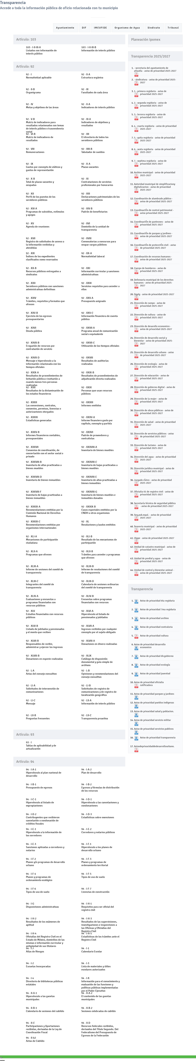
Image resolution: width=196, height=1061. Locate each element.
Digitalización (133, 13)
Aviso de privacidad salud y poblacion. (154, 711)
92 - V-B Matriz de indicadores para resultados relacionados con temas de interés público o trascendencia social (45, 125)
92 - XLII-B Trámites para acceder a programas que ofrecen (100, 554)
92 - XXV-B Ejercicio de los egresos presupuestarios (39, 316)
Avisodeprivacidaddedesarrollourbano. (154, 746)
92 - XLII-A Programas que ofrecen (39, 553)
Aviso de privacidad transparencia (157, 737)
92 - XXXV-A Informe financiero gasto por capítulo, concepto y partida (97, 420)
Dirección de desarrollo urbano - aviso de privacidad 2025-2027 (154, 354)
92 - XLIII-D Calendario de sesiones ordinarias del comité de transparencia (100, 584)
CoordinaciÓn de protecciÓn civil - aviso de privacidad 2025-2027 (155, 246)
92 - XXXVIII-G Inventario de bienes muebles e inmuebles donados (98, 495)
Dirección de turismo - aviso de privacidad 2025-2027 (150, 446)
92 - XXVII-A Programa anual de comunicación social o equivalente (99, 331)
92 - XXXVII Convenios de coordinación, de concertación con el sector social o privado (44, 451)
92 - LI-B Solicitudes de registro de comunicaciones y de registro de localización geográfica (99, 690)
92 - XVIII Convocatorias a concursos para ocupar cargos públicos (98, 241)
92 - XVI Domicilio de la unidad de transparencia (95, 226)
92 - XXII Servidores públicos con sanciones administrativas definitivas (45, 286)
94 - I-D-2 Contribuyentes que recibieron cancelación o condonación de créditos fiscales (43, 819)
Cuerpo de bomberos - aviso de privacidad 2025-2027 (150, 269)
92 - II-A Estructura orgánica (92, 76)
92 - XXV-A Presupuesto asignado (93, 299)
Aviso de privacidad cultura (154, 635)
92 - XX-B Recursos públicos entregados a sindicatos (43, 271)
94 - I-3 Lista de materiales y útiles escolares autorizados (96, 966)
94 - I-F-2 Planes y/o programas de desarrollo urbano (45, 862)
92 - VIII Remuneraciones (35, 150)
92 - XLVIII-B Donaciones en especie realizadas (44, 657)
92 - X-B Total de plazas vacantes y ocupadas (40, 182)
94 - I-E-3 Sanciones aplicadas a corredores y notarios (45, 847)
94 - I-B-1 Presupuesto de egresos (39, 786)
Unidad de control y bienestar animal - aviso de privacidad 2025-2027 (154, 571)
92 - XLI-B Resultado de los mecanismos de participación (99, 539)
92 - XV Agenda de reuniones (37, 225)
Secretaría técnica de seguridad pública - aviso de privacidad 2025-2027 (155, 504)
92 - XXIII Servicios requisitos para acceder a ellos (100, 286)
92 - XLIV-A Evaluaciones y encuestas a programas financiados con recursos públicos (41, 600)
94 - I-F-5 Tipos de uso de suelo (93, 875)
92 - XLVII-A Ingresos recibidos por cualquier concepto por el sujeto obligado (99, 629)
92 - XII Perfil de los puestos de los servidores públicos (40, 197)
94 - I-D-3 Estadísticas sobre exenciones (97, 816)
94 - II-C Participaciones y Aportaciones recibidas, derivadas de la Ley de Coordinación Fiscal (44, 1027)
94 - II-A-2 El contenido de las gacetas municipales (96, 996)
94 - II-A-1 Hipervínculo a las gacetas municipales (40, 996)
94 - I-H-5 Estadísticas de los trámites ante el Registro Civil (100, 936)
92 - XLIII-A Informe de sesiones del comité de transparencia (44, 569)
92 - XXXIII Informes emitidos (91, 404)
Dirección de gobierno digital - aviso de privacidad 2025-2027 (154, 388)
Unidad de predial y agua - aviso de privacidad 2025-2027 (152, 560)
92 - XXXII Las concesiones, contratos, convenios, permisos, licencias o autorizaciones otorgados (43, 407)
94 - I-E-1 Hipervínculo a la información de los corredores (44, 832)
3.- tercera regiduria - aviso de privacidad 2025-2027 (150, 116)
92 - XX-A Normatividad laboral (93, 255)
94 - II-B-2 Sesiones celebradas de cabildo (98, 1009)
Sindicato (154, 27)
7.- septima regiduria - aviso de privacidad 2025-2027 (150, 162)
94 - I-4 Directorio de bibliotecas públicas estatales (44, 981)
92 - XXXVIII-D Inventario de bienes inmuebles (43, 478)
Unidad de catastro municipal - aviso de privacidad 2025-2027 (154, 548)
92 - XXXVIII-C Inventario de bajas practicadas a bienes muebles (99, 465)
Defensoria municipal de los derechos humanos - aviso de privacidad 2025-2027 (153, 282)
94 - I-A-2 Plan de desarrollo (91, 771)
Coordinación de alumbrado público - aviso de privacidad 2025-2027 (153, 200)
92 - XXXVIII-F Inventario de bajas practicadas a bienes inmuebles (44, 495)
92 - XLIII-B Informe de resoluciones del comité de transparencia (100, 569)
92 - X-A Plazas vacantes (90, 165)
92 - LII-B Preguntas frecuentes (38, 717)
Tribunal (173, 27)
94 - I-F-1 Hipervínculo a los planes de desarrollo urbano (96, 847)
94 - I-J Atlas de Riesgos (35, 950)
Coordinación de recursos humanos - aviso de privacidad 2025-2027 (153, 258)
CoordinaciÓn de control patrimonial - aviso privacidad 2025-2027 (154, 211)
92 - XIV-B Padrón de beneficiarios (94, 210)
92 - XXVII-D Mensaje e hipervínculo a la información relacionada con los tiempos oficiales (43, 362)
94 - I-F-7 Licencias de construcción (95, 890)
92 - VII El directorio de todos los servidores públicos (94, 137)
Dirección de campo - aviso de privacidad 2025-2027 (149, 304)
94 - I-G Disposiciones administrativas (42, 905)
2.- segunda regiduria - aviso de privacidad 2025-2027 (150, 104)
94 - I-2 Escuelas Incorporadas (38, 965)
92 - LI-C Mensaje (30, 702)
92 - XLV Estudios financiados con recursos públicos (44, 614)
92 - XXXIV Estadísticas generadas (38, 419)
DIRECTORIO (114, 13)
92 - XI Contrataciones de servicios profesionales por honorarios (97, 182)
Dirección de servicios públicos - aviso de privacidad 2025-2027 (154, 435)
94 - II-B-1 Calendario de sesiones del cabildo (45, 1009)
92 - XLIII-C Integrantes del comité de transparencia (40, 584)
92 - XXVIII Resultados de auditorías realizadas (95, 360)
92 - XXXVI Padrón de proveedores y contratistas (94, 435)
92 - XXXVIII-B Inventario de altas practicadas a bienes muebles (44, 465)
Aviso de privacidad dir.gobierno (156, 656)
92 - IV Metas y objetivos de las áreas (42, 106)
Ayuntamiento (65, 27)
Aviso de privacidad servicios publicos (153, 728)
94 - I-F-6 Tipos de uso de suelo (37, 890)
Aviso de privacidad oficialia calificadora (149, 684)
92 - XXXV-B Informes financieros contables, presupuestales (43, 435)
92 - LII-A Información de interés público (98, 702)
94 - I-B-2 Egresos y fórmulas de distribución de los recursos (100, 787)
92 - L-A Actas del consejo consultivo (41, 672)
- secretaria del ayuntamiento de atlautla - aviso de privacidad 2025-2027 (155, 69)
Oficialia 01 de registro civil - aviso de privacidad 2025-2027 (154, 493)
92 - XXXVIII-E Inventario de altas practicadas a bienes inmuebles (99, 480)
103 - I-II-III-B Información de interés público (98, 49)
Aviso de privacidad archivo (154, 618)
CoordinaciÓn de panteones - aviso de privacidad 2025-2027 (153, 223)
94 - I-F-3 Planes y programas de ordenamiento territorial (94, 862)
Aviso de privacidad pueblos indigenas (154, 702)
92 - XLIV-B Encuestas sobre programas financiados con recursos (96, 599)
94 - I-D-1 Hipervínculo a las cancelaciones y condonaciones (100, 802)
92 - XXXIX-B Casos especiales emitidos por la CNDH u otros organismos (99, 510)
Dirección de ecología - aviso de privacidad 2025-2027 (150, 365)
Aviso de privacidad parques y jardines (154, 693)
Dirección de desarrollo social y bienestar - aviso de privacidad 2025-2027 (153, 340)
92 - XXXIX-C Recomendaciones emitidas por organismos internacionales (43, 524)
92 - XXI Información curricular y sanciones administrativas (100, 271)
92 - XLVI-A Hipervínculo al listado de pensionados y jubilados (95, 614)
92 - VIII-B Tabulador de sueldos (93, 150)
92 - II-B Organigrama (33, 91)
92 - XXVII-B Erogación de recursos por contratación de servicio (40, 346)
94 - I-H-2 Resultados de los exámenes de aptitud (43, 921)
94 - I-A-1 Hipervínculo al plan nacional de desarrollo (43, 772)
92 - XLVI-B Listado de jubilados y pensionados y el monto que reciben (45, 629)
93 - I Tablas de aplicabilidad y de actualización (41, 745)
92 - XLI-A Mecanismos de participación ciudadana (42, 539)
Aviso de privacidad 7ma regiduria (158, 609)
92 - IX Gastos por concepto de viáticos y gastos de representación (44, 167)
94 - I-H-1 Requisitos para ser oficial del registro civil (97, 907)
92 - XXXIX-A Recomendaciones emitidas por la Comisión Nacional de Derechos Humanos (44, 511)
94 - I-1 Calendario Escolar (91, 950)
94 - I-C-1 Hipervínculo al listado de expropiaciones (40, 802)
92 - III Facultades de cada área (94, 91)
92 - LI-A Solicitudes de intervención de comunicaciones (42, 688)
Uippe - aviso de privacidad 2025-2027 (154, 538)
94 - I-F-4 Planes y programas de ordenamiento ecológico (39, 877)
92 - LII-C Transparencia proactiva (94, 717)
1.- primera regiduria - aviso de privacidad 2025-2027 (150, 92)
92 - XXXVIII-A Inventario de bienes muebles (97, 448)
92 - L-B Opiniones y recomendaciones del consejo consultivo (99, 673)
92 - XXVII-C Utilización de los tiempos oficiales (100, 344)
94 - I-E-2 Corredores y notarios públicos (98, 831)
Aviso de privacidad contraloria (156, 626)
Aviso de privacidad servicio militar (152, 720)
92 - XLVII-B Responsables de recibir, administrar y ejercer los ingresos (44, 644)
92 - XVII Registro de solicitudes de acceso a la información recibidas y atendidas (45, 243)
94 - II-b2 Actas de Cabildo (35, 1039)
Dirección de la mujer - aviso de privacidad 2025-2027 (150, 400)
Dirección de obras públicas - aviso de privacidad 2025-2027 (153, 412)
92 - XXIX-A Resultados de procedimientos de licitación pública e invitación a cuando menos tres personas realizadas (44, 379)
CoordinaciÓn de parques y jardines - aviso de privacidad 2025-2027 (153, 235)
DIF (84, 27)
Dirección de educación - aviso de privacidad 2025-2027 (151, 377)
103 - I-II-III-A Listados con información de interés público (41, 50)
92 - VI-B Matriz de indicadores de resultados (39, 137)
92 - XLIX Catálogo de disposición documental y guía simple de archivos (97, 660)
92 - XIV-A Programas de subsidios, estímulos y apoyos (45, 211)
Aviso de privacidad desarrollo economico (150, 646)
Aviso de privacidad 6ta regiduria (157, 600)
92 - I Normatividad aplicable (39, 76)
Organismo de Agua (128, 27)
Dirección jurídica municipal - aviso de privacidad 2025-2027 (154, 470)
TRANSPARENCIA (156, 13)
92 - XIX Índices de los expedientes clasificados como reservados (42, 256)
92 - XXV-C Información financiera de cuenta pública (99, 316)
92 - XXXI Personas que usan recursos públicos (96, 390)
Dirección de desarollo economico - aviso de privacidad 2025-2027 (153, 327)
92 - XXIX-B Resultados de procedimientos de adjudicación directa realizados (99, 375)
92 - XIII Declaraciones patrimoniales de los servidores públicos (100, 197)
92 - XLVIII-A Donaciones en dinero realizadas (99, 642)
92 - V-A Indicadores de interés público (98, 106)
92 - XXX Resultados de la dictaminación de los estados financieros (44, 390)
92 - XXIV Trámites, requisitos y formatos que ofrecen (45, 301)
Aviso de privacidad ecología (155, 664)
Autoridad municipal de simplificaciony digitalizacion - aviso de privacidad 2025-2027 (154, 187)
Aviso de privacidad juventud (155, 673)
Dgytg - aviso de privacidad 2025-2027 (154, 294)
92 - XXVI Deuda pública (34, 329)
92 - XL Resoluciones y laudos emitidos (98, 523)
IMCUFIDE (101, 27)
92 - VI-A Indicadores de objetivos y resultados (95, 122)
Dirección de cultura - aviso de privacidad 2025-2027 (150, 316)
